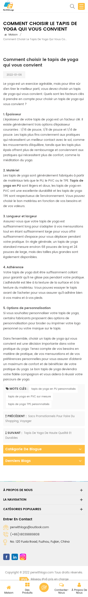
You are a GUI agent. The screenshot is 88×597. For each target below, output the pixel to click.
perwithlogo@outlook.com (29, 527)
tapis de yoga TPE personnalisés (28, 404)
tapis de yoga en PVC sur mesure (29, 397)
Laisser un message (44, 587)
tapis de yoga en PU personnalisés (53, 389)
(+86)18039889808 (25, 534)
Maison (13, 35)
